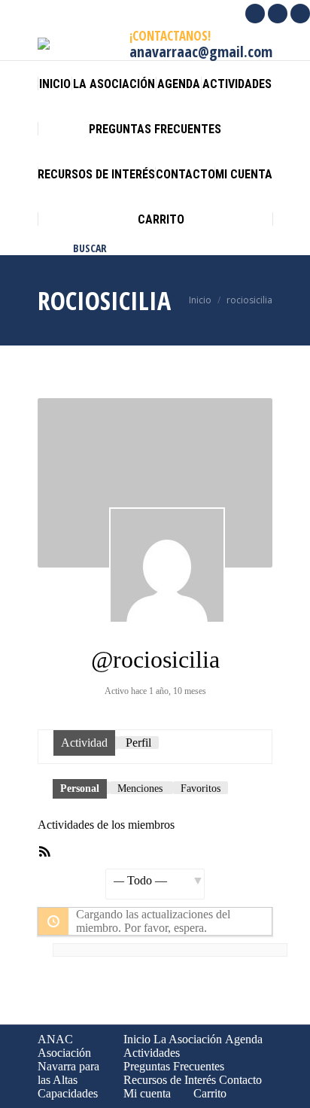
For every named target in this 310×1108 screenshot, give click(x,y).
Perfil (138, 742)
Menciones (140, 788)
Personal (79, 788)
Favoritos (200, 788)
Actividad (84, 742)
